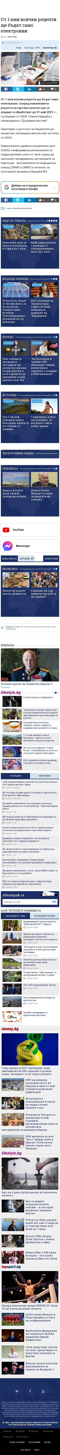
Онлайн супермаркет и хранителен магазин (35, 1013)
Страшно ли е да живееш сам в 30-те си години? (43, 593)
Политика (5, 687)
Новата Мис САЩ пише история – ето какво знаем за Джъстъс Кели (41, 1255)
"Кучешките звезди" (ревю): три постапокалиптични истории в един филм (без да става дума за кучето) (40, 714)
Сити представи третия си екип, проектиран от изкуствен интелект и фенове (41, 1351)
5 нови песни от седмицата (38, 697)
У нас (18, 48)
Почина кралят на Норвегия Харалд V (26, 683)
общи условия (17, 1442)
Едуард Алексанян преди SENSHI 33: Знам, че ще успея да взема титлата (30, 1307)
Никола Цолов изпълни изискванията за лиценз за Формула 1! (42, 1366)
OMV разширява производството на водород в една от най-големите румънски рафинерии (41, 1085)
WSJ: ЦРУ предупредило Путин (39, 985)
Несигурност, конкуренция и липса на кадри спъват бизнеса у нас (40, 1103)
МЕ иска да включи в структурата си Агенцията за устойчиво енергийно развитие (29, 818)
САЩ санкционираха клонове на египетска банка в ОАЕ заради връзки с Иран (30, 783)
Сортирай (25, 559)
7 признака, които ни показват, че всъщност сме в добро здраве (43, 421)
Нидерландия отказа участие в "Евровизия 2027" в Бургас (39, 922)
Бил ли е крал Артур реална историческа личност (29, 1194)
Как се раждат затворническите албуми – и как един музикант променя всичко (39, 1207)
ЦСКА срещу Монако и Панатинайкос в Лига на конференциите (41, 1317)
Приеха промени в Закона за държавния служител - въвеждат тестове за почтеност (40, 937)
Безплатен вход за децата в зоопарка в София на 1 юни (14, 245)
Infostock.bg (22, 1437)
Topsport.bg (47, 1431)
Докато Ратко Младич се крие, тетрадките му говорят (42, 495)
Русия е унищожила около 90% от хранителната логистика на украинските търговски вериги (27, 829)
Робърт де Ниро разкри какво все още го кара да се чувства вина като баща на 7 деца (42, 1224)
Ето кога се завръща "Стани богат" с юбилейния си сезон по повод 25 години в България (40, 750)
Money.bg (20, 1431)
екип (36, 1450)
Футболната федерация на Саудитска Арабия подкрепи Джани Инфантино (41, 1335)
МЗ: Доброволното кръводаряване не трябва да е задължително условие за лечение (28, 850)
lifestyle (11, 692)
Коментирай (51, 559)
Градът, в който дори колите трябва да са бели (14, 493)
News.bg (7, 1431)
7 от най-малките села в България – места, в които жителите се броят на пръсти (38, 738)
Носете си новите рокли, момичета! (14, 592)
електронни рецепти (22, 208)
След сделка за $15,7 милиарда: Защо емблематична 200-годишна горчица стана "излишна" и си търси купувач (27, 1071)
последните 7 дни (15, 916)
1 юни (8, 208)
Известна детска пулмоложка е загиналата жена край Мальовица (39, 962)
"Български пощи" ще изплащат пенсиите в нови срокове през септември (40, 949)
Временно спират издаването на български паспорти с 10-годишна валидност (25, 839)
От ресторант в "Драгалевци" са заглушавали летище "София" (39, 973)
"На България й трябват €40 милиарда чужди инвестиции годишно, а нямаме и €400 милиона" (44, 366)
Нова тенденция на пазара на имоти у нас (39, 999)
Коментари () (49, 48)
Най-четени (45, 776)
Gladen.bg (7, 1437)
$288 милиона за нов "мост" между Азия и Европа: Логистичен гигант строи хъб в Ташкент (39, 1142)
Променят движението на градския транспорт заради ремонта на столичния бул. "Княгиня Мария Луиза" (30, 806)
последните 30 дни (44, 916)
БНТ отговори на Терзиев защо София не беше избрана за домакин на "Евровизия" (42, 308)
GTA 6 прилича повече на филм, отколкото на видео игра (40, 761)
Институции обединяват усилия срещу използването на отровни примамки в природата (29, 861)
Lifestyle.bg (33, 1431)
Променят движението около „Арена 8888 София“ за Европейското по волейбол (30, 872)
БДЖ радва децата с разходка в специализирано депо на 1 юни (43, 247)
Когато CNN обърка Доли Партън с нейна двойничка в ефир (40, 1239)
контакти (25, 1450)
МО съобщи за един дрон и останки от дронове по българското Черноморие (29, 794)
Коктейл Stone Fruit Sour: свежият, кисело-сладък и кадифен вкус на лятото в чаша (40, 725)
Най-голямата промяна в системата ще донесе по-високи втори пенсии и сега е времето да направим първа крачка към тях (14, 369)
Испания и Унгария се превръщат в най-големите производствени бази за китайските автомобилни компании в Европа (30, 1122)
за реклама (34, 1442)
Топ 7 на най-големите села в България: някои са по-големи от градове (15, 422)
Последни (15, 776)
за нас (47, 1442)
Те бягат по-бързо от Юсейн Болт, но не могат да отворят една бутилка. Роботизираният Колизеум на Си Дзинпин (14, 311)
